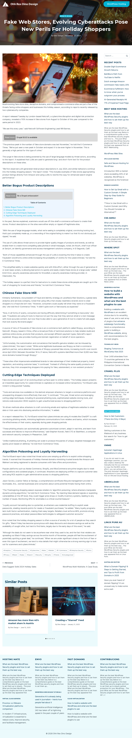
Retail (14, 555)
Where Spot (111, 247)
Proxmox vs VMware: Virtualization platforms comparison (12, 706)
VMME (107, 445)
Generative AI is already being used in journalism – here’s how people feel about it (48, 699)
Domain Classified (111, 185)
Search (30, 555)
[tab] (45, 638)
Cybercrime (34, 550)
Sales (22, 555)
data (44, 550)
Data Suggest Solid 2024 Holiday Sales (19, 565)
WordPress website (112, 333)
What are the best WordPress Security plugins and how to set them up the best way (16, 667)
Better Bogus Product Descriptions (19, 207)
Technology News (111, 344)
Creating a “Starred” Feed (69, 620)
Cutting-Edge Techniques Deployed (19, 213)
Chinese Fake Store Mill (14, 210)
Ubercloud (111, 482)
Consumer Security (20, 550)
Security (38, 555)
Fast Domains (76, 659)
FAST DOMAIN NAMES (112, 411)
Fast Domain (110, 424)
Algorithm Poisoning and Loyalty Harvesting (23, 215)
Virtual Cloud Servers (11, 698)
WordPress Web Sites (113, 153)
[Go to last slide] (9, 612)
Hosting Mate (11, 659)
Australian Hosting (112, 562)
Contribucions (109, 659)
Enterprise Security (77, 550)
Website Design (66, 16)
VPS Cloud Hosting (111, 159)
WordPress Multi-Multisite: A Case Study (80, 565)
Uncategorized (67, 555)
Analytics (7, 550)
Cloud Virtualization (76, 698)
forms (88, 550)
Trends (56, 555)
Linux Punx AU (113, 522)
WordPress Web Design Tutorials (48, 692)
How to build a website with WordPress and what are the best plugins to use (115, 297)
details (51, 550)
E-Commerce (62, 550)
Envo (38, 659)
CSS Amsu (110, 218)
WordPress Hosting (116, 4)
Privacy (6, 555)
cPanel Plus (112, 371)
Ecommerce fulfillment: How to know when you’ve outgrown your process (116, 92)
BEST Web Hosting (115, 109)
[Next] (91, 612)
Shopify (48, 555)
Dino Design (58, 36)
